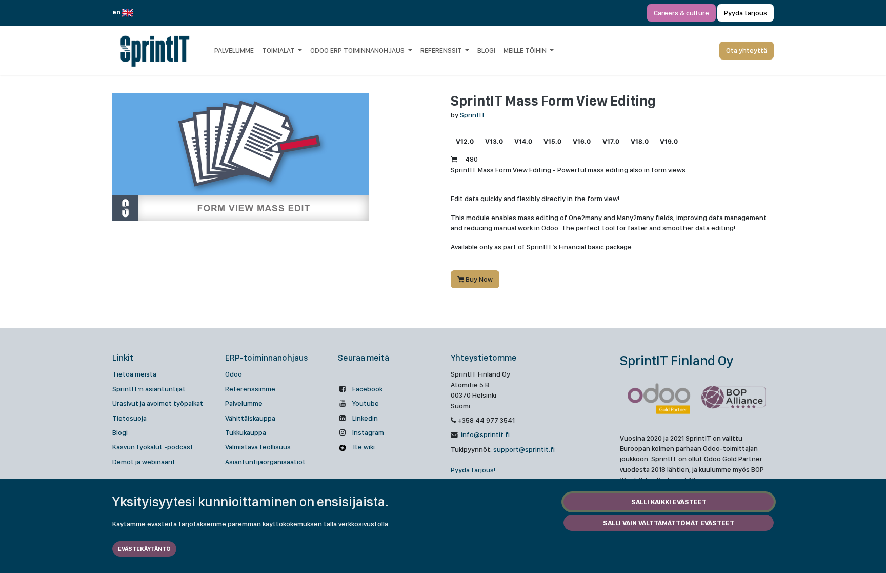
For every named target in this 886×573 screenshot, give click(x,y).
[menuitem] (234, 50)
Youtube (365, 403)
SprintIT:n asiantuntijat (149, 389)
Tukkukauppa (245, 432)
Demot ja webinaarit (143, 462)
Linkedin (365, 418)
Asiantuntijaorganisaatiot (265, 462)
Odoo (233, 374)
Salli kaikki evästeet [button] (669, 502)
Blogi (120, 432)
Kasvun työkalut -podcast (152, 447)
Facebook (367, 389)
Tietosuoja (129, 418)
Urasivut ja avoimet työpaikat (157, 403)
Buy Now (478, 279)
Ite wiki (363, 447)
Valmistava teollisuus (258, 447)
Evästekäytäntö (144, 548)
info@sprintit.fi (484, 434)
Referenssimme (250, 389)
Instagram (368, 432)
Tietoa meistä (134, 374)
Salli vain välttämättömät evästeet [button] (668, 523)
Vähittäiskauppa (250, 418)
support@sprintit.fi (524, 449)
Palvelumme (244, 403)
